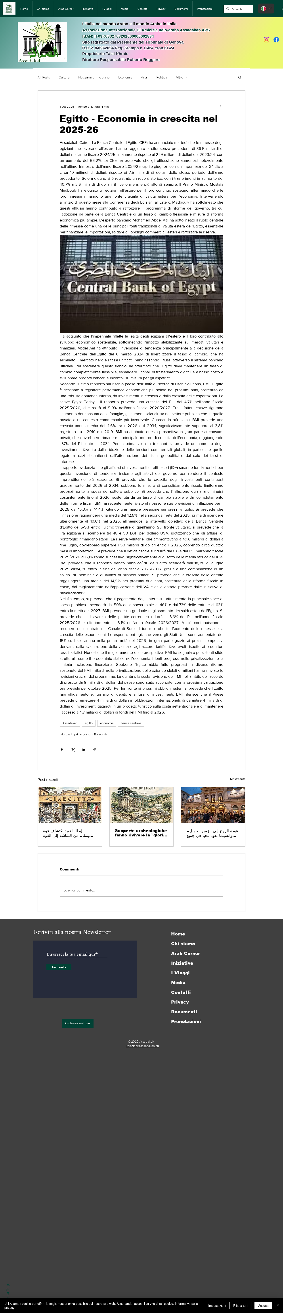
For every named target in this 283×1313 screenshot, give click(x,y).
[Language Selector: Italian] (266, 8)
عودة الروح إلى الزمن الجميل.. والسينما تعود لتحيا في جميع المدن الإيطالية (212, 833)
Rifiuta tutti (240, 1305)
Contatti (181, 992)
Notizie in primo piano (93, 77)
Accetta (263, 1305)
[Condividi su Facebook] (62, 749)
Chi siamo (183, 943)
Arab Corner (185, 953)
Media (178, 982)
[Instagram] (266, 39)
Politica (161, 77)
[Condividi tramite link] (94, 749)
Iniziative (182, 963)
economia (106, 723)
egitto (89, 723)
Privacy (180, 1002)
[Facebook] (276, 39)
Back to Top (7, 1294)
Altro (179, 77)
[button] (240, 77)
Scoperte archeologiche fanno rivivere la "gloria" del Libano (141, 832)
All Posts (44, 77)
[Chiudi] (277, 1305)
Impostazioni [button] (217, 1305)
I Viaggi (180, 972)
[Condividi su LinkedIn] (83, 749)
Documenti (184, 1011)
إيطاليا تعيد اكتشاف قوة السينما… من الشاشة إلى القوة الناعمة (69, 833)
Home (178, 933)
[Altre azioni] (220, 106)
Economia (125, 77)
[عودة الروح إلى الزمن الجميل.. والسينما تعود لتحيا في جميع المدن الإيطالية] (213, 805)
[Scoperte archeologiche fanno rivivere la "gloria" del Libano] (142, 805)
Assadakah (70, 723)
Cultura (64, 77)
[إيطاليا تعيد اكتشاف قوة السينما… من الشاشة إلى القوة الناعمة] (70, 805)
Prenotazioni (186, 1021)
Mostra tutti (237, 779)
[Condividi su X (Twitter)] (73, 749)
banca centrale (131, 723)
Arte (144, 77)
